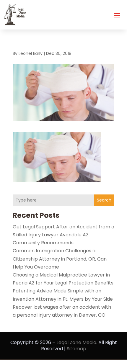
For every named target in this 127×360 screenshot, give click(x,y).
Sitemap (76, 348)
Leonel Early (31, 53)
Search (104, 200)
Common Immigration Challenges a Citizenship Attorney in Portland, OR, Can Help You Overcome (60, 258)
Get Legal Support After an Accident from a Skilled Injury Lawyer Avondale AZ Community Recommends (63, 234)
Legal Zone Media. (76, 342)
